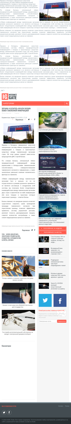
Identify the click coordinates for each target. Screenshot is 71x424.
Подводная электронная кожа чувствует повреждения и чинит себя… (52, 263)
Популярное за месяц (52, 232)
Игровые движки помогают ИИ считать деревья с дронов (58, 275)
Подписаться (62, 321)
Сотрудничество (15, 238)
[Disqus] (18, 370)
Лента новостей (7, 113)
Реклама (67, 406)
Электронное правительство (11, 236)
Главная (16, 113)
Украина (10, 240)
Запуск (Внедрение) (12, 234)
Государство (6, 238)
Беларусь (5, 240)
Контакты (60, 406)
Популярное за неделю (52, 228)
